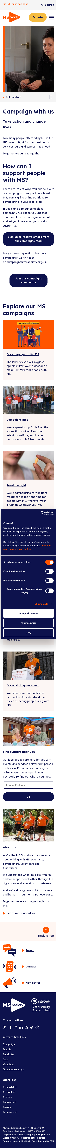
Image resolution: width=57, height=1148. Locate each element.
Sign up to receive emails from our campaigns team (28, 239)
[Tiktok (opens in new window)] (32, 1027)
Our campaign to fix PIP (23, 354)
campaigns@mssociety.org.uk (26, 262)
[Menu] (51, 18)
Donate (38, 17)
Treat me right (16, 485)
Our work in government (23, 685)
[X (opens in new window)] (5, 1027)
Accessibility (10, 1087)
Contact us (9, 1092)
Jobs (5, 1059)
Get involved (13, 97)
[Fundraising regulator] (40, 1001)
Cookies (7, 1097)
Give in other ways (13, 1069)
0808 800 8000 (20, 4)
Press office (9, 1102)
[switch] (49, 571)
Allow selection (28, 623)
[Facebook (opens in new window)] (10, 1027)
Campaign (9, 1044)
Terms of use (10, 1112)
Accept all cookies (28, 613)
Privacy (7, 1107)
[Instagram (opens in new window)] (15, 1027)
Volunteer (8, 1064)
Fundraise (8, 1054)
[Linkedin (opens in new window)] (21, 1027)
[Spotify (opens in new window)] (37, 1027)
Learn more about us (21, 913)
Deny (28, 632)
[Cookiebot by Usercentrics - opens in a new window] (41, 513)
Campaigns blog (17, 419)
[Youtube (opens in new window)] (26, 1027)
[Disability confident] (40, 1008)
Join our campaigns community (28, 280)
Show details (41, 604)
